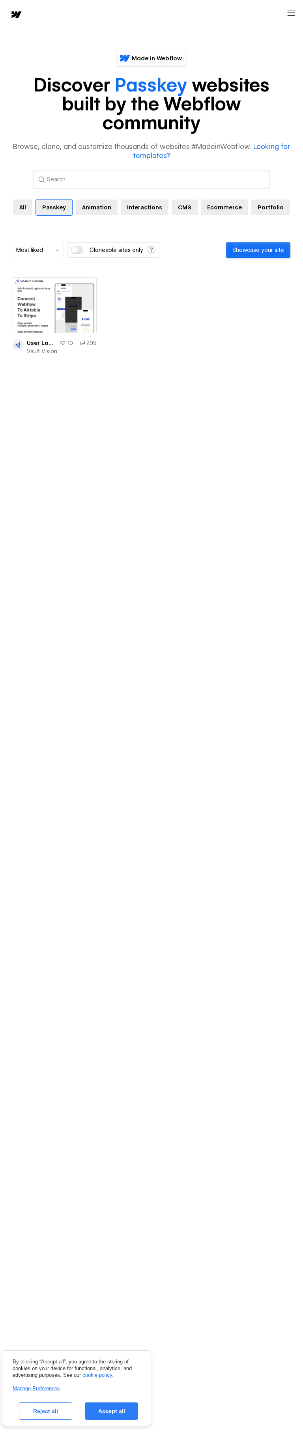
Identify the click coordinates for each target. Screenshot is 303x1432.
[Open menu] (291, 13)
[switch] (77, 250)
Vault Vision (42, 351)
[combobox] (38, 250)
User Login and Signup (41, 343)
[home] (15, 15)
